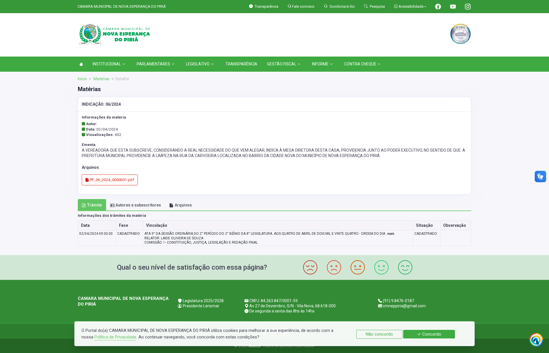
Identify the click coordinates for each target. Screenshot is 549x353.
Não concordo (379, 334)
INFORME (320, 64)
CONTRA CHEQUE (360, 64)
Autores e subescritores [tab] (138, 205)
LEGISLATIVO (198, 64)
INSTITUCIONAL (107, 64)
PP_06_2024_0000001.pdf (111, 180)
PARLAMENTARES (153, 64)
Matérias (101, 79)
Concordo (431, 334)
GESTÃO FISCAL (281, 64)
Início (82, 79)
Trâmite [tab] (94, 205)
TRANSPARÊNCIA (241, 64)
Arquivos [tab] (183, 205)
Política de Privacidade (115, 337)
